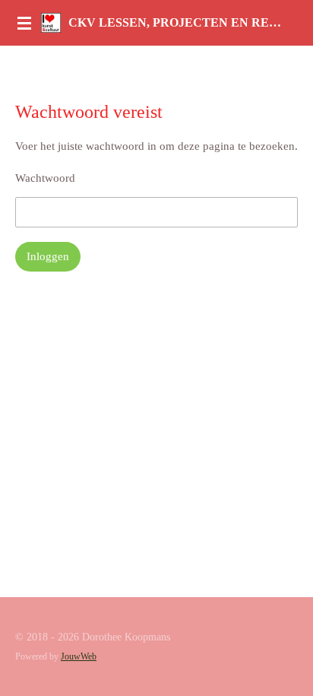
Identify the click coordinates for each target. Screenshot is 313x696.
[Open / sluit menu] (24, 23)
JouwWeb (78, 657)
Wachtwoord (45, 178)
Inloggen (48, 256)
